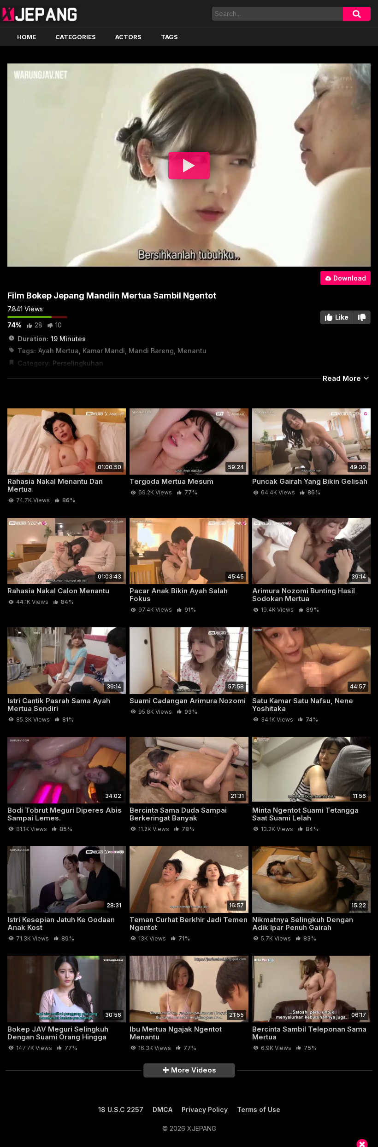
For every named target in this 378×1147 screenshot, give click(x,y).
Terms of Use (258, 1109)
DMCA (162, 1109)
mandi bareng (151, 351)
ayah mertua (58, 351)
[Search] (357, 14)
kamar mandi (104, 351)
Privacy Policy (205, 1109)
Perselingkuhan (78, 363)
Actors (128, 36)
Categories (75, 36)
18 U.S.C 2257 (120, 1109)
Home (26, 36)
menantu (192, 351)
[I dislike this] (362, 317)
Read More (343, 378)
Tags (169, 36)
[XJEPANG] (39, 14)
